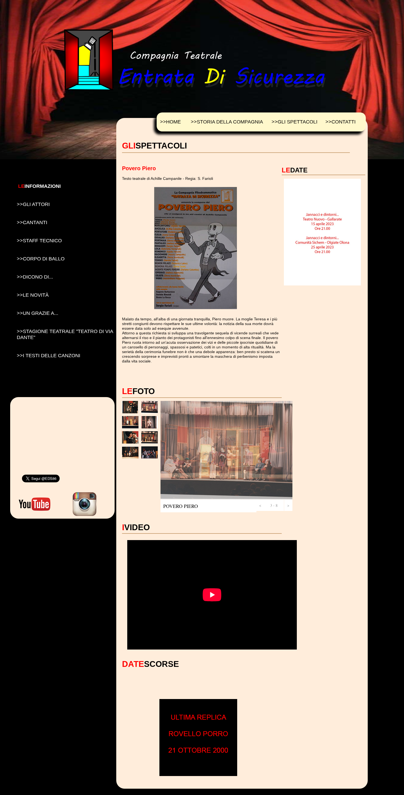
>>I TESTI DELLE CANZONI (48, 355)
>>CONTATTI (340, 122)
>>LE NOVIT (33, 295)
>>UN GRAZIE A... (37, 313)
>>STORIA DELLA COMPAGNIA (227, 122)
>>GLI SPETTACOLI (294, 122)
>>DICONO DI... (35, 277)
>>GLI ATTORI (33, 204)
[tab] (130, 407)
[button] (260, 505)
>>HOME (170, 122)
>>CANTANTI (32, 222)
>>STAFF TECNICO (39, 240)
